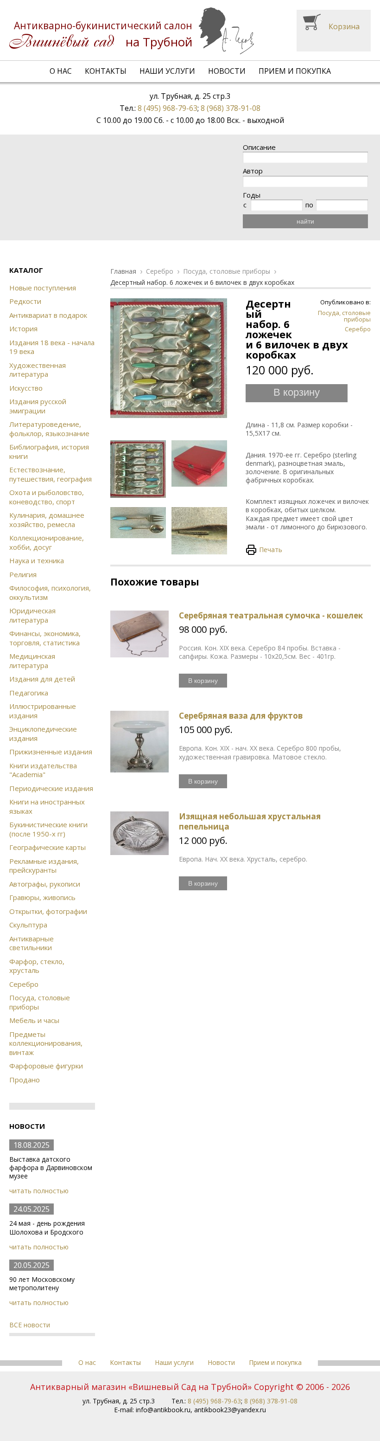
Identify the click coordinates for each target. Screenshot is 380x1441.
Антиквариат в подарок (48, 315)
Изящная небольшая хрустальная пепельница (250, 821)
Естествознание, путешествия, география (50, 474)
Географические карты (47, 847)
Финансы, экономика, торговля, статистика (45, 638)
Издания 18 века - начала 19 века (52, 347)
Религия (23, 574)
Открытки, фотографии (48, 911)
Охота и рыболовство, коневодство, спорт (46, 497)
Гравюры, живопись (42, 897)
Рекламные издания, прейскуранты (44, 865)
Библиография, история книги (49, 451)
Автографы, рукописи (44, 883)
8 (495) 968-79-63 (167, 108)
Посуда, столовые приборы (39, 1002)
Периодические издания (51, 788)
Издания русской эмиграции (37, 406)
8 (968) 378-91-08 (230, 108)
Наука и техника (36, 560)
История (23, 328)
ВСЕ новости (29, 1324)
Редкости (25, 301)
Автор (253, 171)
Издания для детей (42, 678)
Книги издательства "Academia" (43, 770)
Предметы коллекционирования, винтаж (45, 1043)
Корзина (344, 26)
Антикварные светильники (31, 943)
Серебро (23, 984)
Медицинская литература (32, 660)
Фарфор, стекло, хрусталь (36, 966)
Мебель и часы (34, 1020)
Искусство (26, 387)
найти (305, 221)
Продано (24, 1079)
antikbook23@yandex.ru (230, 1409)
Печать (270, 549)
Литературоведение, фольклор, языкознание (49, 428)
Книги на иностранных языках (47, 806)
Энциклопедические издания (43, 733)
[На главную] (131, 30)
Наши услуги (167, 71)
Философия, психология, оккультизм (50, 592)
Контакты (106, 71)
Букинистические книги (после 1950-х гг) (48, 829)
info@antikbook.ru (163, 1409)
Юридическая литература (32, 615)
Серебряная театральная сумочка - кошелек (271, 615)
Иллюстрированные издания (42, 710)
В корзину (296, 392)
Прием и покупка (295, 71)
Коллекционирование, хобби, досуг (46, 542)
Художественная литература (37, 369)
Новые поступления (42, 287)
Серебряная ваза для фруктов (241, 715)
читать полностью (39, 1190)
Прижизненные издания (50, 751)
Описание (259, 147)
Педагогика (28, 692)
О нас (61, 71)
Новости (227, 71)
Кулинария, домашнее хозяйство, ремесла (46, 519)
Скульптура (28, 924)
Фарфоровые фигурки (46, 1065)
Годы (251, 195)
